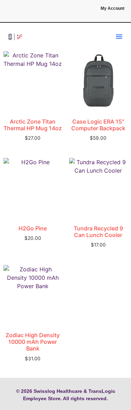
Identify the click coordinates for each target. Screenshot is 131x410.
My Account (112, 8)
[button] (119, 36)
